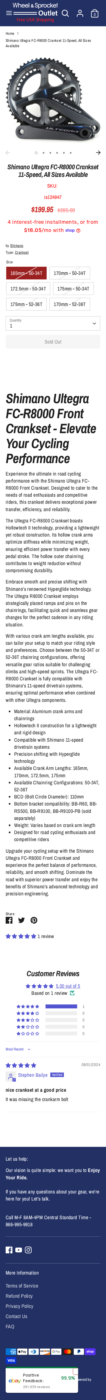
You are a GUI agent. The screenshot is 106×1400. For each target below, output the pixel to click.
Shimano (16, 245)
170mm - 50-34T (70, 273)
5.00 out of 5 (68, 985)
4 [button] (57, 153)
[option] (53, 100)
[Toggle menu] (6, 13)
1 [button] (36, 152)
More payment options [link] (53, 373)
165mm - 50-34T (26, 273)
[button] (22, 936)
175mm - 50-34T (73, 288)
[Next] (98, 152)
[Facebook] (9, 1250)
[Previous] (7, 152)
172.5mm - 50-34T (28, 288)
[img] (21, 1065)
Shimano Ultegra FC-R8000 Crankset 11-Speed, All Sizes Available (48, 43)
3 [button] (50, 153)
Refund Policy (19, 1295)
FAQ (10, 1326)
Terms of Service (22, 1285)
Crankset (22, 252)
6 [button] (71, 153)
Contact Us (16, 1316)
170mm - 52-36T (70, 304)
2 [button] (43, 153)
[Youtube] (18, 1250)
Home (10, 33)
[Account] (80, 11)
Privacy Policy (19, 1306)
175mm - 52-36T (26, 304)
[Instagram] (28, 1250)
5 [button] (64, 153)
